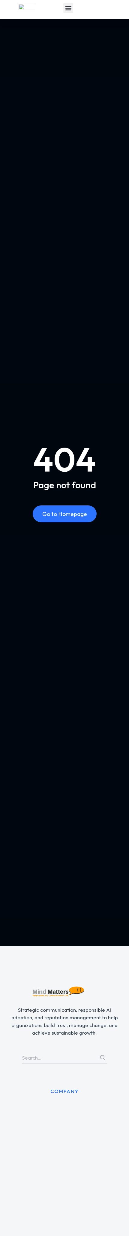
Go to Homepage (64, 513)
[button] (68, 8)
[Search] (102, 1057)
